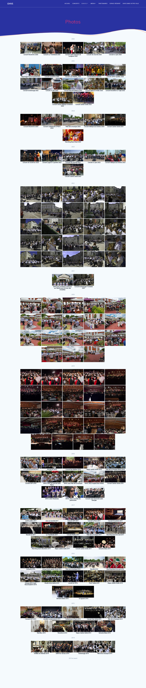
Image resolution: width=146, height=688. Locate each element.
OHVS (10, 4)
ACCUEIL (67, 3)
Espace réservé (115, 3)
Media (93, 3)
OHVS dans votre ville (131, 3)
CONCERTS (75, 3)
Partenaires (103, 3)
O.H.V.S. (84, 3)
